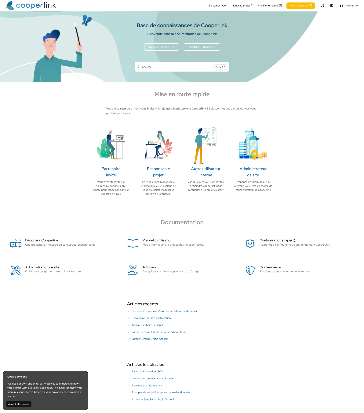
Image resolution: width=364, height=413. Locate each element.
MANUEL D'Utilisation (202, 47)
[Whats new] (322, 6)
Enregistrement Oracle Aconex (150, 339)
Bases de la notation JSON (147, 371)
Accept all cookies (18, 404)
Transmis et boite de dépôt (147, 325)
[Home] (30, 5)
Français (350, 5)
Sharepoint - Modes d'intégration (151, 318)
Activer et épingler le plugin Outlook (153, 399)
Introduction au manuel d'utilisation (153, 378)
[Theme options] (332, 6)
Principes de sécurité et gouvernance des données (161, 392)
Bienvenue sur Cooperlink (147, 385)
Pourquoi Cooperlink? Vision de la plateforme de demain (165, 311)
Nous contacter (298, 5)
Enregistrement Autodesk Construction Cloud (159, 332)
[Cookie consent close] (84, 375)
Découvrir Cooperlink (161, 47)
